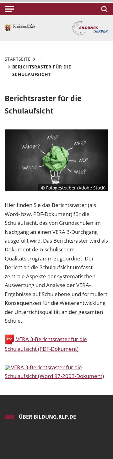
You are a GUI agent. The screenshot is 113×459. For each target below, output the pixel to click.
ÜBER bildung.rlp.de (47, 417)
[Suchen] (103, 9)
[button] (9, 9)
